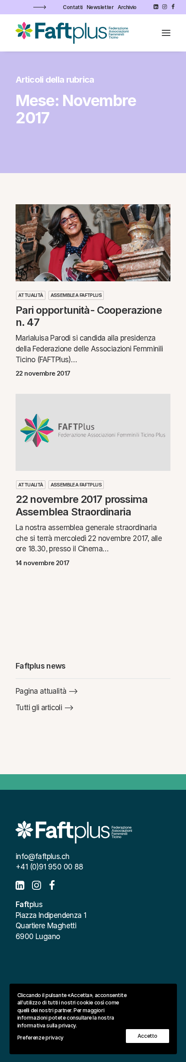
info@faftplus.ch (42, 856)
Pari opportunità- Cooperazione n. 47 (89, 316)
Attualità (30, 295)
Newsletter (100, 7)
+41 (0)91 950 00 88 (49, 866)
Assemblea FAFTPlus (76, 295)
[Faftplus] (72, 33)
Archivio (127, 7)
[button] (155, 6)
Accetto (147, 1036)
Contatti (72, 7)
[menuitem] (72, 7)
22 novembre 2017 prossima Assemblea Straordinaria (82, 505)
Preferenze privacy (40, 1037)
